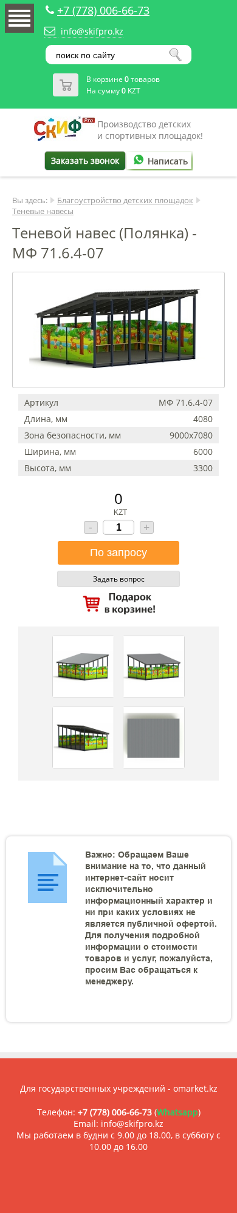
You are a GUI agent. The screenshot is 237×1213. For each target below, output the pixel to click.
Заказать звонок (85, 160)
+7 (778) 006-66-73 (103, 10)
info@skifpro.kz (92, 31)
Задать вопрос (119, 579)
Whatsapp (177, 1112)
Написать (168, 161)
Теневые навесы (43, 211)
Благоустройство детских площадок (125, 200)
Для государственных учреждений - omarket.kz (119, 1088)
